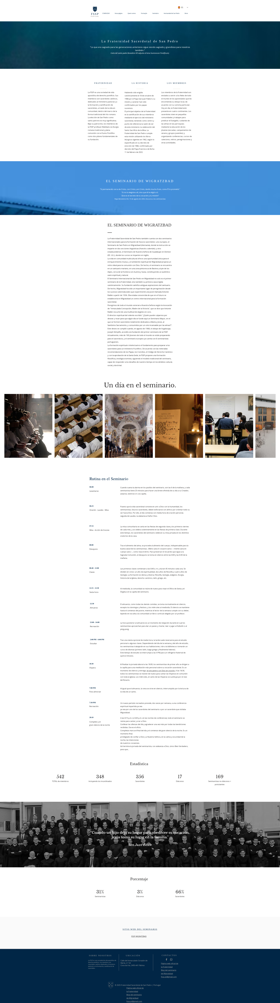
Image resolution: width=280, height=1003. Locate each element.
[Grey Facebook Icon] (166, 959)
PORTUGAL (95, 16)
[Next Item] (269, 426)
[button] (132, 13)
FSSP (95, 14)
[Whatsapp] (171, 959)
